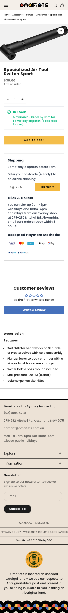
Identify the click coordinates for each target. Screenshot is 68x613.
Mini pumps (41, 14)
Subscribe (17, 509)
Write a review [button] (34, 310)
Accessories (17, 14)
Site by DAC (45, 540)
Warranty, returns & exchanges (45, 532)
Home (6, 14)
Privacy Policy (11, 532)
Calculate (47, 187)
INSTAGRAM (42, 523)
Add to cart (34, 140)
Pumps (29, 14)
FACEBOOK (25, 523)
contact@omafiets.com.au (24, 428)
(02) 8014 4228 (15, 413)
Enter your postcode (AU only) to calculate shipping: (32, 176)
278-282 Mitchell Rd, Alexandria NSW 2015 (34, 421)
